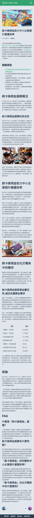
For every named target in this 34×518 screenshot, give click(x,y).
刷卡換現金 (27, 50)
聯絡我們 (13, 516)
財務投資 (12, 38)
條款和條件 (27, 516)
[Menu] (31, 3)
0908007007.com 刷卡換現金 (11, 45)
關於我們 (6, 516)
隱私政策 (19, 516)
